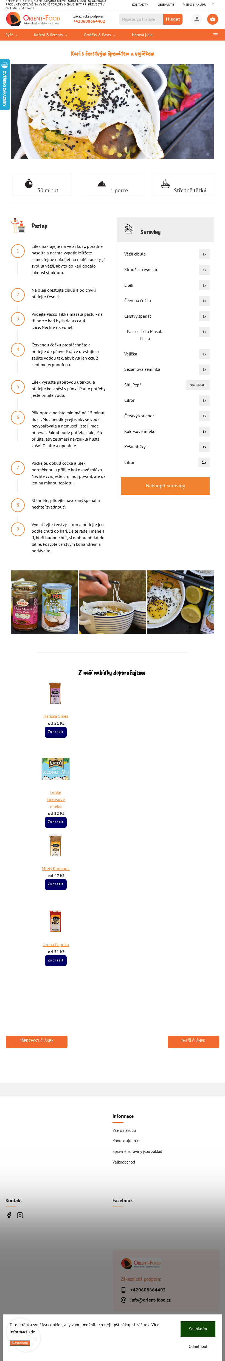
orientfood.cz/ (19, 1215)
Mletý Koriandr (56, 868)
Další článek (193, 1040)
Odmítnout (198, 1346)
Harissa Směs (55, 716)
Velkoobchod (124, 1162)
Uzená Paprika (56, 944)
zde (32, 1331)
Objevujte (166, 4)
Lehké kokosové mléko (56, 799)
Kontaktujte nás (126, 1140)
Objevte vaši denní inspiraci (8, 1215)
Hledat (173, 19)
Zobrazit (56, 731)
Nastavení (20, 1343)
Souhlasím (198, 1328)
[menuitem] (15, 35)
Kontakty (140, 4)
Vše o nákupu (194, 4)
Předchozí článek (36, 1040)
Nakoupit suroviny (165, 486)
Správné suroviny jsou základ (137, 1151)
